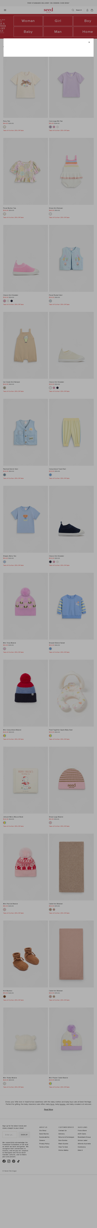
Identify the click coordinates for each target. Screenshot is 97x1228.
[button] (89, 42)
